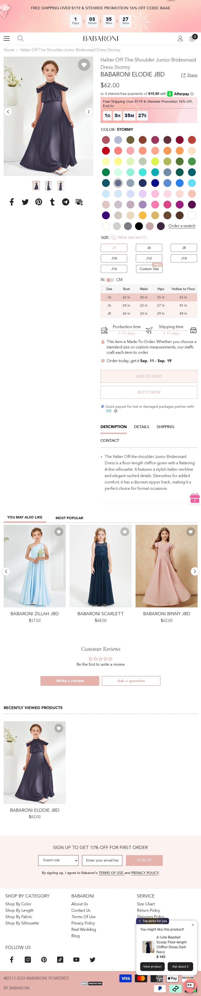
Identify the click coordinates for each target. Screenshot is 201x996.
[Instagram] (28, 959)
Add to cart (149, 376)
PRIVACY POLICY (144, 873)
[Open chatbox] (190, 986)
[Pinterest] (38, 202)
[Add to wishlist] (84, 65)
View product (152, 966)
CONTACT (109, 440)
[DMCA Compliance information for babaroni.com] (92, 983)
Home (9, 50)
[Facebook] (11, 202)
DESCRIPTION (113, 427)
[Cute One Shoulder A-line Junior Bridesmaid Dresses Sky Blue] (35, 566)
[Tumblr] (52, 202)
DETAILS (141, 427)
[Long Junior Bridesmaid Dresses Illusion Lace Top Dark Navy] (101, 566)
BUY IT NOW (149, 392)
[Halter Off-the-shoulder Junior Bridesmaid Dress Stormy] (35, 762)
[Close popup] (193, 925)
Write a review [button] (70, 681)
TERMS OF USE (112, 873)
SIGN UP (144, 860)
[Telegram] (65, 202)
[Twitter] (25, 202)
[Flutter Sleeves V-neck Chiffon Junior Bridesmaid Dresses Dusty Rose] (167, 566)
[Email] (79, 202)
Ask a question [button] (131, 681)
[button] (8, 112)
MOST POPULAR (69, 518)
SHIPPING (165, 427)
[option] (48, 116)
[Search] (21, 38)
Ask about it (180, 966)
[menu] (7, 38)
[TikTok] (60, 959)
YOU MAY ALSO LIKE (24, 517)
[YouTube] (76, 959)
